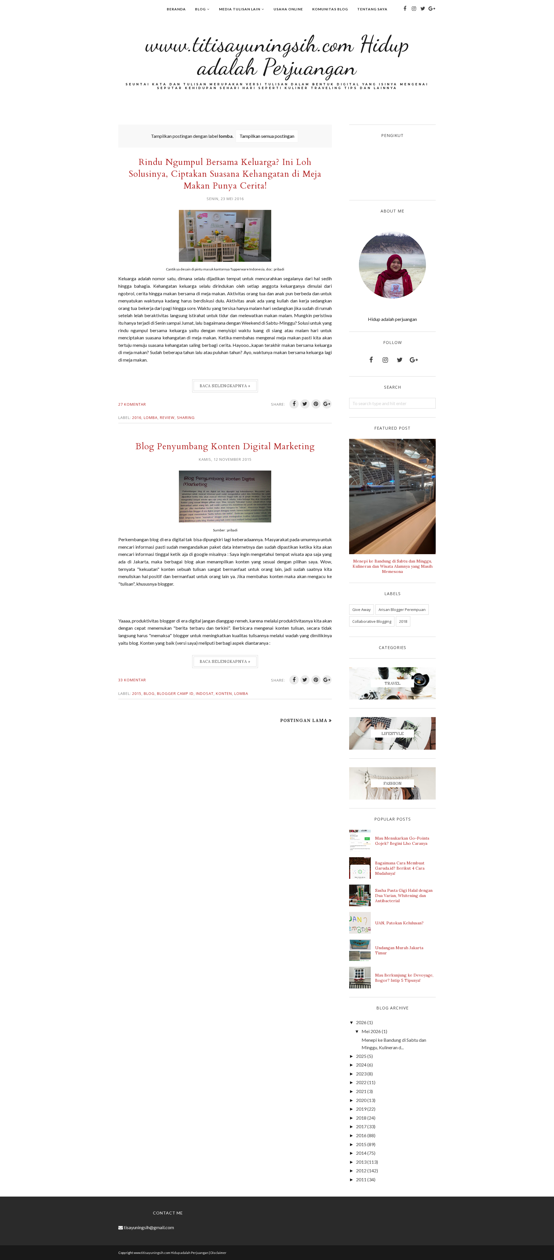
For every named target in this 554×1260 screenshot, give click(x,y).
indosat (205, 693)
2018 (403, 621)
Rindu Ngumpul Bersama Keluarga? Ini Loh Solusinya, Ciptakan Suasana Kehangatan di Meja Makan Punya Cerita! (225, 174)
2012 (361, 1170)
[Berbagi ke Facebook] (294, 404)
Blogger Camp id (175, 693)
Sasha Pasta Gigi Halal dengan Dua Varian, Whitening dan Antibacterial (404, 895)
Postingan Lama (303, 720)
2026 (361, 1022)
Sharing (186, 417)
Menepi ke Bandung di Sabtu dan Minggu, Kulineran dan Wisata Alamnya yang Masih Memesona (393, 566)
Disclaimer (218, 1253)
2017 (361, 1126)
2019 (361, 1109)
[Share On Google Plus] (327, 404)
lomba (151, 417)
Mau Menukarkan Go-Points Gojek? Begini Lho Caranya (402, 841)
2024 (361, 1064)
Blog (149, 693)
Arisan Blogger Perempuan (402, 609)
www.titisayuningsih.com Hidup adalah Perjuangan (277, 55)
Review (167, 417)
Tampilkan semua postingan (266, 136)
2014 (361, 1153)
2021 (361, 1091)
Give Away (361, 609)
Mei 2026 (371, 1031)
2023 (361, 1073)
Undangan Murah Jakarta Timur (399, 950)
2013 (361, 1162)
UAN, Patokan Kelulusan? (399, 923)
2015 (136, 693)
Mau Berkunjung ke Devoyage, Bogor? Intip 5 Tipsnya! (404, 978)
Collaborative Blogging (371, 621)
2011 (361, 1179)
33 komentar (132, 679)
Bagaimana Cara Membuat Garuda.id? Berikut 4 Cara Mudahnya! (399, 868)
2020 (361, 1100)
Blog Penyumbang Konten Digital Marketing (225, 446)
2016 (136, 417)
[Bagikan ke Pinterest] (316, 404)
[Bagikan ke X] (305, 404)
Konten (224, 693)
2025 (361, 1056)
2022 (361, 1082)
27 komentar (132, 404)
